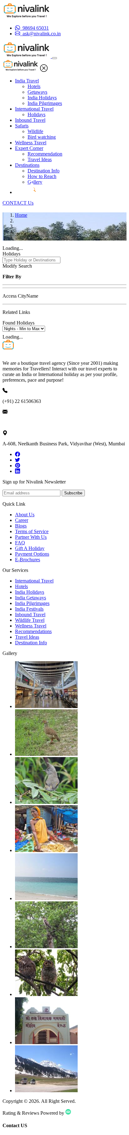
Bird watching (42, 137)
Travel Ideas (40, 159)
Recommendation (45, 153)
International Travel (34, 109)
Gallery (35, 182)
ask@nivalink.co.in (22, 422)
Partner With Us (31, 537)
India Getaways (30, 597)
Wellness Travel (30, 142)
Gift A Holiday (29, 548)
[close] (44, 70)
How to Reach (42, 176)
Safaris (21, 125)
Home (21, 215)
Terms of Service (32, 531)
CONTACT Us (18, 203)
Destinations (27, 165)
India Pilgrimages (45, 103)
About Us (24, 514)
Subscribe (73, 493)
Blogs (21, 525)
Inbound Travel (30, 120)
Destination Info (43, 170)
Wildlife (35, 131)
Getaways (37, 92)
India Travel (27, 80)
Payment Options (32, 554)
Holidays (36, 114)
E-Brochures (27, 559)
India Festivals (29, 609)
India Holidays (42, 97)
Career (21, 520)
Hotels (34, 86)
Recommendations (33, 631)
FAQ (20, 542)
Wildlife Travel (29, 620)
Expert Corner (29, 148)
